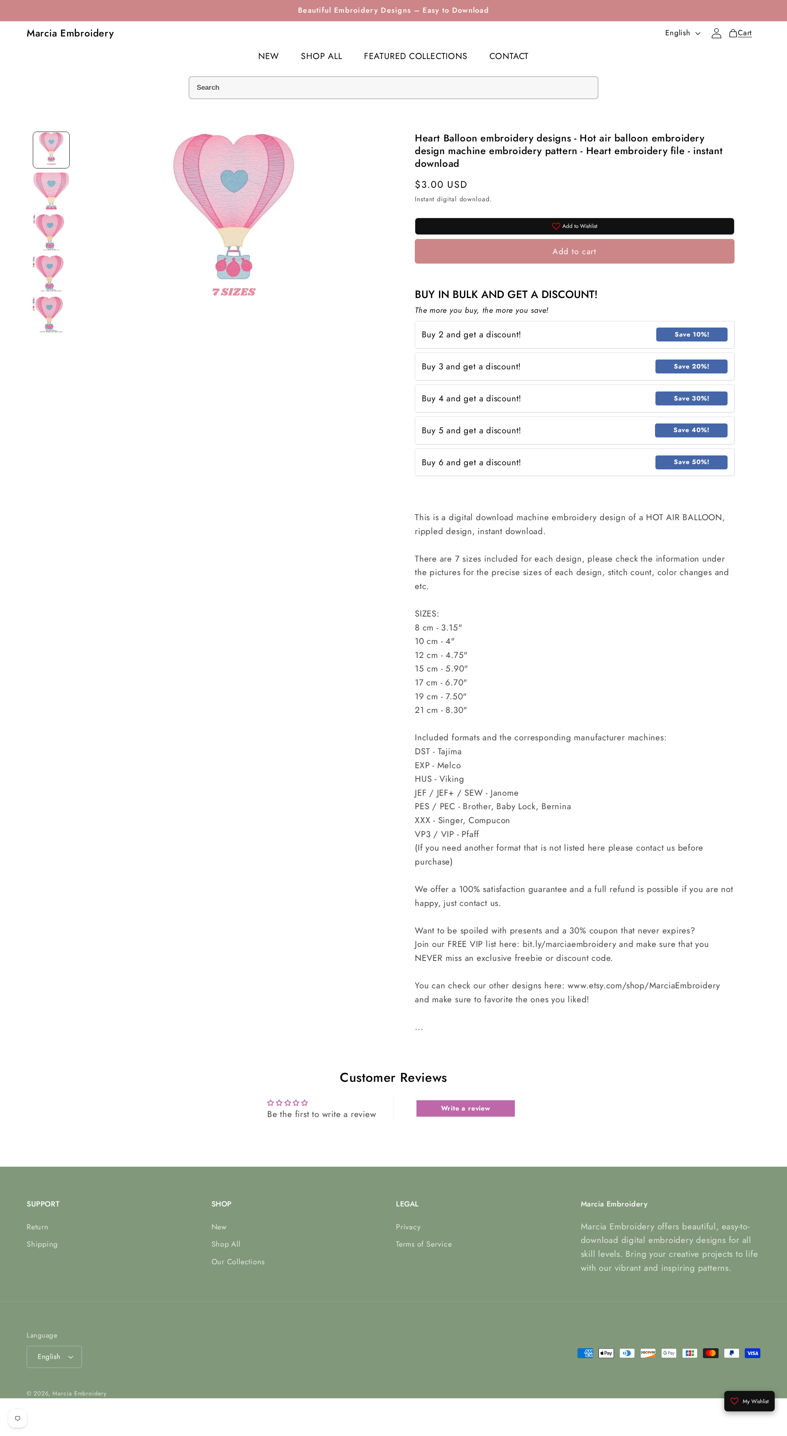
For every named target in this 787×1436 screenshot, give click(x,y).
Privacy (408, 1227)
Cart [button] (742, 32)
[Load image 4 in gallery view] (51, 273)
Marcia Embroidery (79, 1393)
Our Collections (238, 1261)
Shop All (226, 1244)
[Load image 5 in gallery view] (51, 314)
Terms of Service (424, 1244)
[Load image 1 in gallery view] (51, 150)
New (219, 1227)
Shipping (42, 1244)
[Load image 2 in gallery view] (51, 191)
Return (38, 1227)
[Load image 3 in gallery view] (51, 232)
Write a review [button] (465, 1108)
